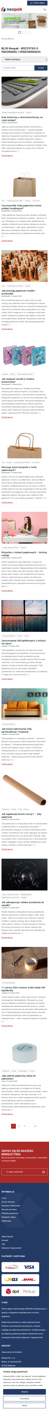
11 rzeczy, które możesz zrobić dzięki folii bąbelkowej (23, 989)
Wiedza (28, 113)
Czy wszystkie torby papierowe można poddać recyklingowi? (21, 207)
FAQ (3, 1244)
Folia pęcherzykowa (8, 636)
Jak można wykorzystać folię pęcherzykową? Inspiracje (17, 730)
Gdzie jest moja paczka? (12, 1248)
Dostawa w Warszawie (11, 1205)
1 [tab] (19, 32)
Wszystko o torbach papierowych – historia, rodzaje (24, 554)
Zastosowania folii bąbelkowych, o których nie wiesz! (24, 642)
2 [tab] (23, 32)
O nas (4, 1198)
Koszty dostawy (8, 1202)
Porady (12, 374)
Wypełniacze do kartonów (10, 898)
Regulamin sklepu (9, 1217)
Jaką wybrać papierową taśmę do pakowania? (19, 1077)
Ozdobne (5, 374)
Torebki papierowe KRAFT (15, 201)
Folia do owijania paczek (10, 895)
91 (36, 1126)
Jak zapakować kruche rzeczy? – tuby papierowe (21, 815)
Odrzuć (24, 1405)
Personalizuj (24, 1399)
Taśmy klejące (22, 1071)
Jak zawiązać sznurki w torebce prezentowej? (18, 380)
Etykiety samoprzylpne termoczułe (13, 113)
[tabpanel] (24, 20)
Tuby (19, 809)
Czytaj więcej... (7, 155)
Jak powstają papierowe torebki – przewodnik (19, 292)
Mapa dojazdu (7, 1236)
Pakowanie (5, 809)
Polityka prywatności (10, 1213)
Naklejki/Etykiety (26, 895)
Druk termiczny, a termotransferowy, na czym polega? (22, 119)
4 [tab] (29, 32)
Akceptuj (24, 1392)
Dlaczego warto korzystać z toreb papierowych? (19, 469)
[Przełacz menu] (44, 9)
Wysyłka (24, 898)
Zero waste (36, 201)
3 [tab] (26, 32)
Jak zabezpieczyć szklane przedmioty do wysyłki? (23, 904)
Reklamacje (6, 1221)
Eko (3, 201)
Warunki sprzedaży (9, 1209)
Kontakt (5, 1240)
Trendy (26, 636)
